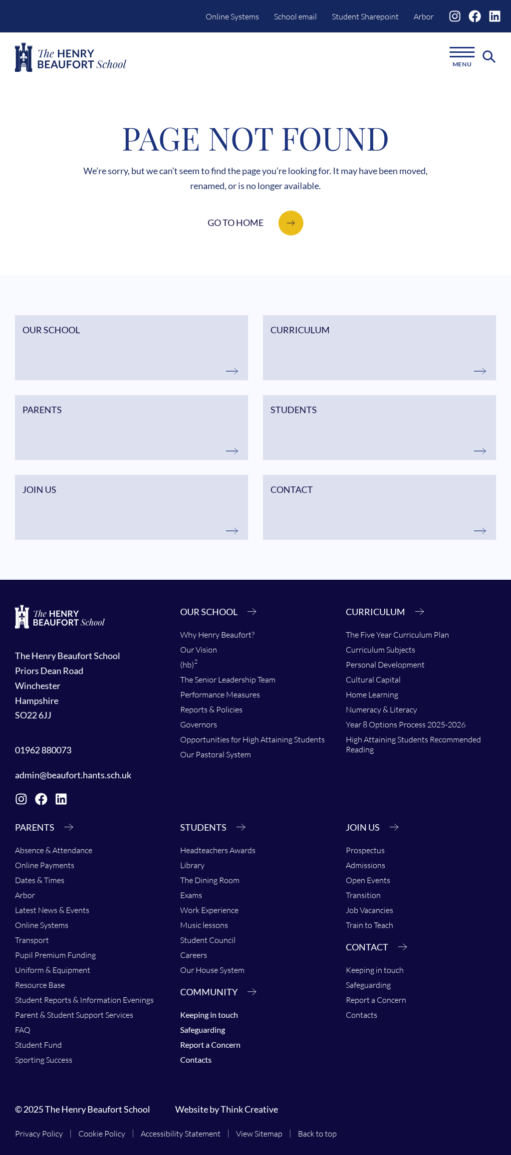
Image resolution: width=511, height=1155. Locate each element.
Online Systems (232, 16)
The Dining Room (210, 880)
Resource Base (40, 985)
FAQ (22, 1030)
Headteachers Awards (218, 850)
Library (192, 865)
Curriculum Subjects (380, 650)
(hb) (189, 664)
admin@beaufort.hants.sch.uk (73, 774)
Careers (193, 955)
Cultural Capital (373, 680)
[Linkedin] (495, 16)
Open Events (368, 880)
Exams (191, 895)
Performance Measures (220, 694)
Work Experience (209, 910)
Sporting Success (43, 1060)
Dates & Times (39, 880)
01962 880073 (43, 749)
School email (295, 16)
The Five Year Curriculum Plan (397, 635)
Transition (363, 895)
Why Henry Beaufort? (217, 635)
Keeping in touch (209, 1014)
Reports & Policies (211, 709)
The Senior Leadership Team (227, 680)
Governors (198, 724)
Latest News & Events (52, 910)
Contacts (196, 1059)
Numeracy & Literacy (381, 709)
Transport (32, 940)
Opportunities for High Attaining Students (252, 739)
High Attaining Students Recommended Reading (413, 744)
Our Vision (198, 650)
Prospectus (365, 850)
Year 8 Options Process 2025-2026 (406, 724)
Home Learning (372, 694)
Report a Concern (210, 1044)
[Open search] (489, 56)
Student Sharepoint (365, 16)
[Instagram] (455, 16)
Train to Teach (369, 925)
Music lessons (204, 925)
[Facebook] (475, 16)
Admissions (365, 865)
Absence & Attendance (53, 850)
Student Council (208, 940)
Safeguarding (202, 1029)
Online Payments (44, 865)
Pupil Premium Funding (55, 955)
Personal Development (385, 665)
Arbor (424, 16)
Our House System (212, 970)
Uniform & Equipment (52, 970)
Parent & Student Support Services (74, 1015)
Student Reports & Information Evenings (84, 1000)
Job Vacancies (369, 910)
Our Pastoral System (215, 754)
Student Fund (38, 1045)
